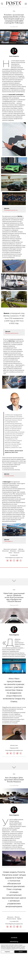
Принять (21, 951)
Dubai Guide (14, 745)
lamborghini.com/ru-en (11, 210)
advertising (14, 941)
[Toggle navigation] (25, 3)
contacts (14, 937)
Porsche (17, 917)
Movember (6, 551)
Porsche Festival (11, 918)
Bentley (21, 549)
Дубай (19, 918)
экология (16, 552)
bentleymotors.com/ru (11, 333)
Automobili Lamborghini (10, 549)
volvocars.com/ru (9, 475)
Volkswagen (21, 551)
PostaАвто (13, 551)
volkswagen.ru (8, 541)
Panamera (10, 917)
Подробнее (7, 951)
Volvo (10, 552)
